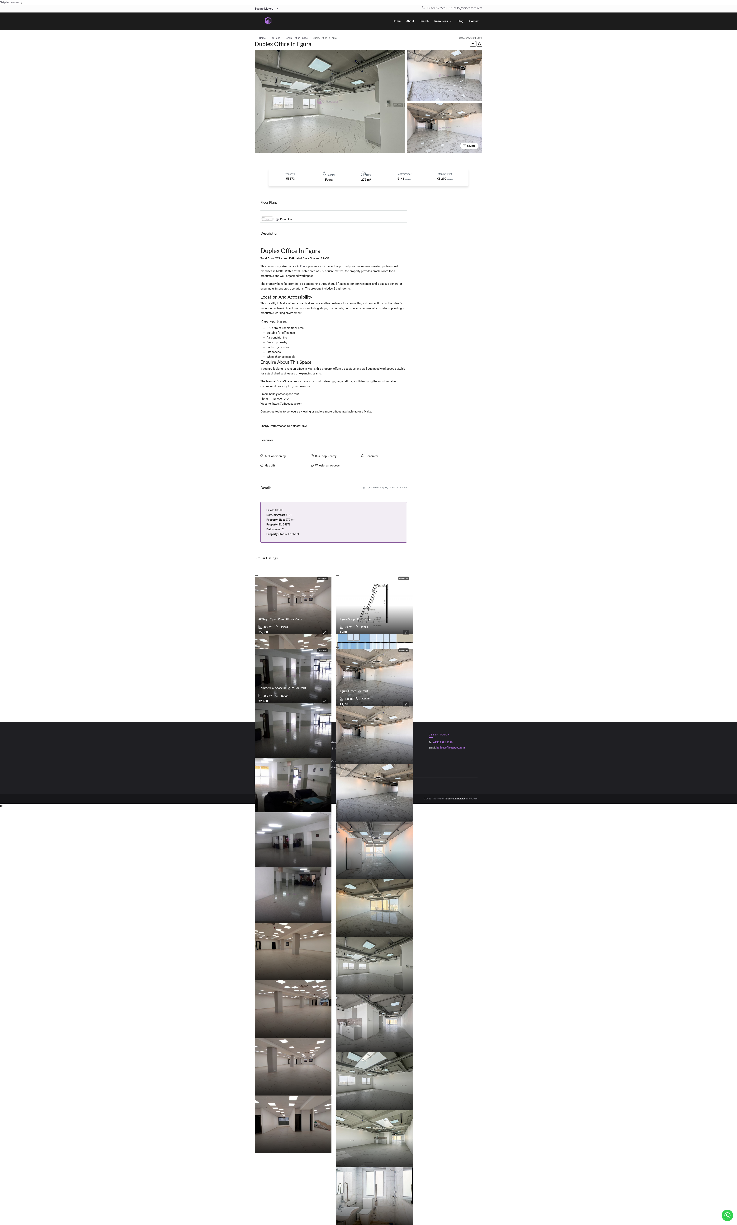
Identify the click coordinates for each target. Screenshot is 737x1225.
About (410, 21)
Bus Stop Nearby (325, 456)
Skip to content (10, 2)
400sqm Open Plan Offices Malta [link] (280, 619)
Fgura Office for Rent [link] (354, 691)
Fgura (303, 266)
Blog (461, 21)
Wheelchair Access (327, 465)
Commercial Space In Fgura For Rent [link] (282, 688)
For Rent (275, 38)
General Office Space (296, 38)
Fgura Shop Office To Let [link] (356, 619)
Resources (441, 21)
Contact (474, 21)
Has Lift (270, 465)
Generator (372, 456)
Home (397, 21)
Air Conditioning (275, 456)
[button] (473, 44)
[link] (293, 605)
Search (424, 21)
